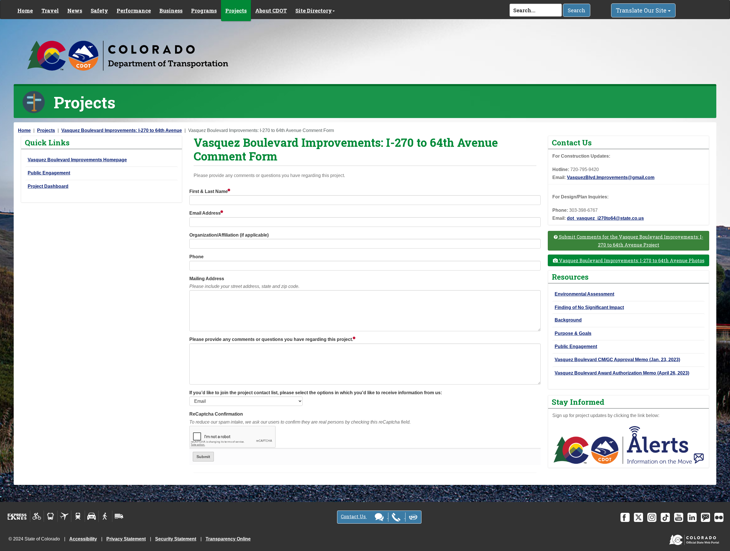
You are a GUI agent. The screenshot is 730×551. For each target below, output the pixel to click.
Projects (236, 10)
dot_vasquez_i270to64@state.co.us (605, 218)
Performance (134, 10)
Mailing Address (244, 282)
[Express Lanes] (17, 516)
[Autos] (92, 516)
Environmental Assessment (584, 294)
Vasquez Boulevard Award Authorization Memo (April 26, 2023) (622, 373)
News (74, 10)
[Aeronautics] (64, 516)
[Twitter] (638, 517)
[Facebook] (625, 517)
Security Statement (175, 538)
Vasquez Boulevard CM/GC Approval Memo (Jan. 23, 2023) (617, 359)
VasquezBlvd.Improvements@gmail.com (610, 177)
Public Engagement (49, 172)
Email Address (205, 213)
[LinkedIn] (692, 517)
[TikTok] (665, 517)
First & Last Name (209, 191)
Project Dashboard (48, 186)
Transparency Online (228, 538)
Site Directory (313, 10)
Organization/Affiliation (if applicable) (229, 235)
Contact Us (354, 516)
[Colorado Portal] (695, 538)
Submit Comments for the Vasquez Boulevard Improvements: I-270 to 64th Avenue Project (630, 240)
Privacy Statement (126, 538)
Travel (50, 10)
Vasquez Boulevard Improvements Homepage (77, 159)
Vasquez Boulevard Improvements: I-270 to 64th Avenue (121, 130)
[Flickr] (719, 517)
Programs (204, 10)
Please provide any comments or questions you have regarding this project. (271, 339)
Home (25, 10)
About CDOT (271, 10)
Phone (196, 256)
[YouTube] (679, 517)
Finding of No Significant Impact (589, 307)
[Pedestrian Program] (105, 516)
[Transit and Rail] (51, 516)
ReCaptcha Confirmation (300, 418)
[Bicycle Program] (37, 516)
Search (576, 10)
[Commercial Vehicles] (119, 516)
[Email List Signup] (705, 517)
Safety (99, 10)
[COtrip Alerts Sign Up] (628, 444)
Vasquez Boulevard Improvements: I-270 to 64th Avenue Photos (631, 260)
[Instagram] (652, 517)
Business (170, 10)
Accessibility (83, 538)
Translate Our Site (642, 10)
